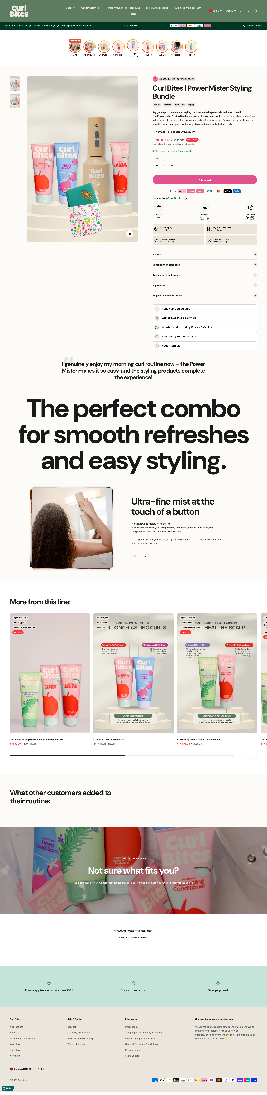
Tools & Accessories (157, 7)
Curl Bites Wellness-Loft (187, 7)
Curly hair (15, 1049)
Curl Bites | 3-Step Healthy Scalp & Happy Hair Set (37, 739)
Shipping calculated (175, 144)
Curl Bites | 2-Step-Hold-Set (108, 739)
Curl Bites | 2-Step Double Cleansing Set (199, 739)
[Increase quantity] (171, 165)
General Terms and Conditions (141, 1044)
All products (16, 1026)
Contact (71, 1026)
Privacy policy (132, 1049)
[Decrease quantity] (157, 165)
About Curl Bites (90, 7)
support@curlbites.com (80, 1032)
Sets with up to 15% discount (124, 7)
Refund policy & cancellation (140, 1038)
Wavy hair (15, 1044)
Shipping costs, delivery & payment (144, 1032)
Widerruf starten (76, 1044)
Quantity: (158, 158)
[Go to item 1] (15, 84)
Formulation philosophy (23, 1038)
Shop (69, 7)
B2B (133, 14)
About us (15, 1032)
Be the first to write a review (133, 937)
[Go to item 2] (15, 101)
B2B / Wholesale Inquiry (80, 1038)
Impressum (131, 1026)
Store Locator (132, 1055)
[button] (133, 937)
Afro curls (15, 1055)
